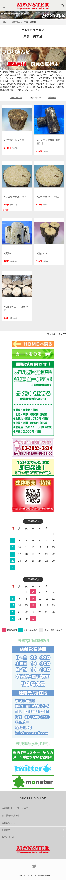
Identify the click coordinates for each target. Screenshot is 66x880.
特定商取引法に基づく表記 (15, 808)
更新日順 (52, 97)
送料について (8, 822)
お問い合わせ (8, 837)
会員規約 (6, 830)
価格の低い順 (16, 97)
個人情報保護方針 (10, 815)
